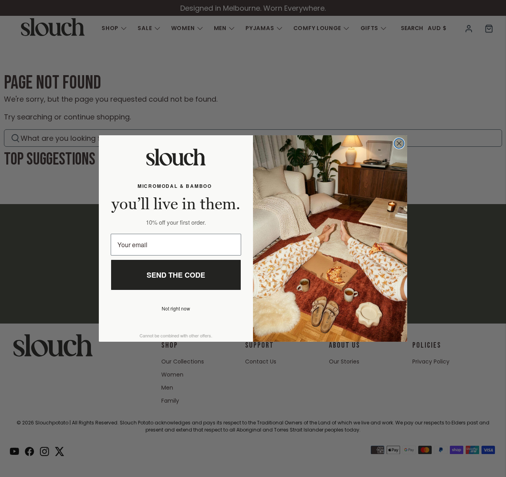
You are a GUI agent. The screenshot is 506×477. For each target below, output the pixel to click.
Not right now (176, 308)
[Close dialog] (399, 143)
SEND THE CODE (176, 275)
